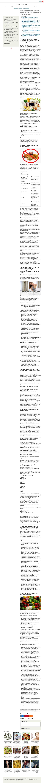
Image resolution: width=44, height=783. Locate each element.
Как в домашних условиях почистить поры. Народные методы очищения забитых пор (11, 24)
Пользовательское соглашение (23, 778)
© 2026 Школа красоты (7, 778)
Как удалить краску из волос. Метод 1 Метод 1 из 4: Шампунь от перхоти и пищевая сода (11, 42)
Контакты (17, 778)
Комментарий (24, 721)
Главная (16, 8)
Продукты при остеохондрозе (24, 709)
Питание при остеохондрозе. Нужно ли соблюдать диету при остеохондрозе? (30, 18)
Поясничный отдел (29, 711)
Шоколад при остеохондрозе (36, 711)
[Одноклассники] (31, 716)
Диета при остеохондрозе (35, 710)
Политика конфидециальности (20, 779)
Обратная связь (30, 778)
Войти (40, 1)
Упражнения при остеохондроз (33, 709)
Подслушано (26, 8)
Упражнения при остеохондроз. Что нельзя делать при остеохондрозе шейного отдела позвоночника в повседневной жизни (30, 23)
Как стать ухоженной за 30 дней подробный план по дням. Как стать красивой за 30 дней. (11, 28)
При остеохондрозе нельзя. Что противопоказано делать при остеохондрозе (31, 33)
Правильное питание (23, 711)
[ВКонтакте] (22, 716)
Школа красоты (22, 4)
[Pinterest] (26, 716)
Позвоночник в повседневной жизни (27, 710)
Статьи (20, 8)
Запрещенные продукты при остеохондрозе (31, 20)
